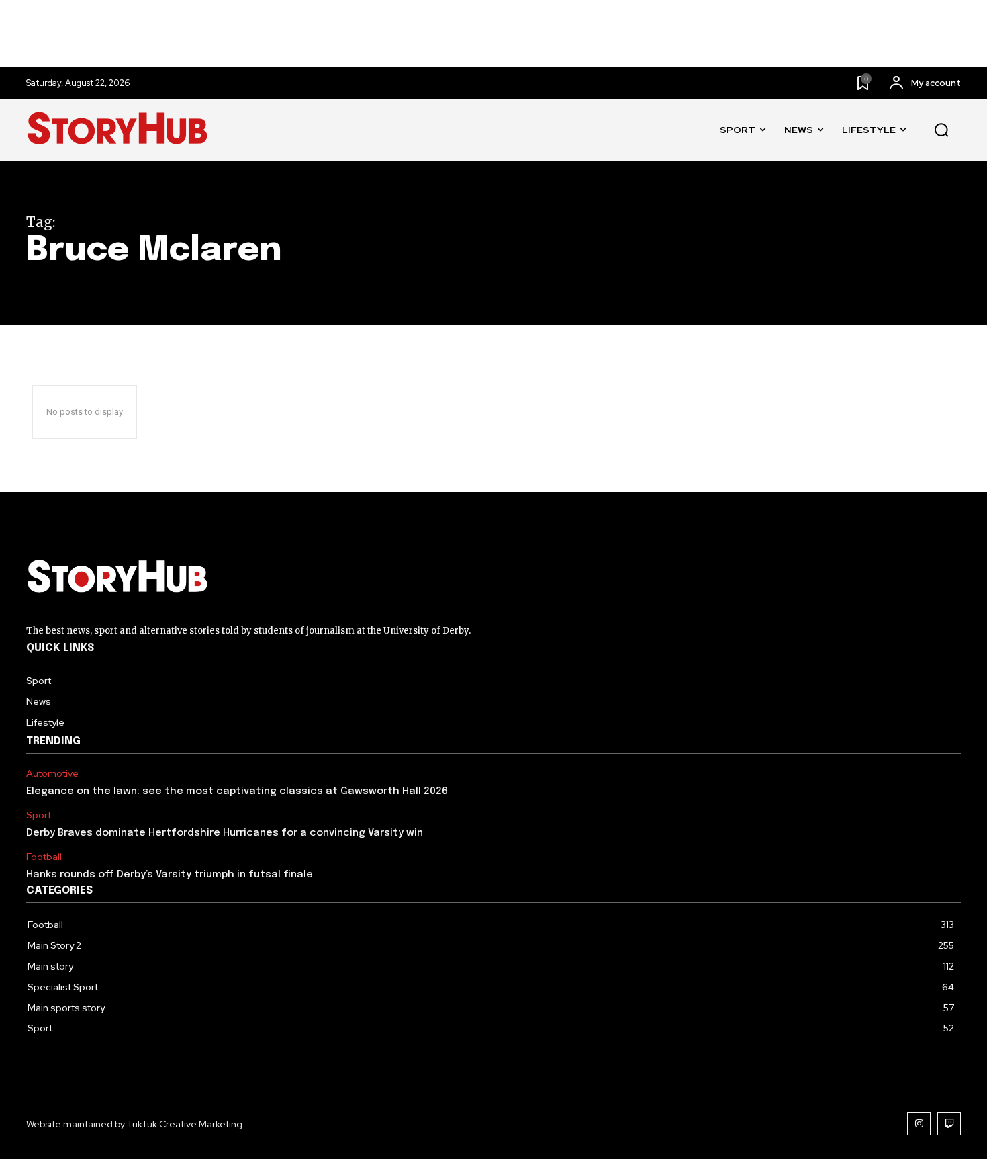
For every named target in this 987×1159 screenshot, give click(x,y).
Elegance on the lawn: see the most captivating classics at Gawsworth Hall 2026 (237, 791)
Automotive (52, 773)
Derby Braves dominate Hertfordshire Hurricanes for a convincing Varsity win (224, 833)
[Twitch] (949, 1123)
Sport (38, 815)
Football (44, 857)
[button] (941, 130)
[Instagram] (919, 1123)
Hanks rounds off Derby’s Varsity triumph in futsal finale (169, 874)
